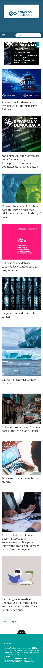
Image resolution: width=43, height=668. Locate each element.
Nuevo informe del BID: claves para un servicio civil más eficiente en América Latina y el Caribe (27, 58)
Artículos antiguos (10, 622)
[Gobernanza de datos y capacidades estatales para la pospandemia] (21, 241)
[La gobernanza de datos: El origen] (21, 293)
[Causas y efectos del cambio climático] (21, 351)
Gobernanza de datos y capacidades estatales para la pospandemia (19, 267)
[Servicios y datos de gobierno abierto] (21, 458)
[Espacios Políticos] (21, 11)
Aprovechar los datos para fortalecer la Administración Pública (19, 106)
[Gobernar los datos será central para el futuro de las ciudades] (21, 408)
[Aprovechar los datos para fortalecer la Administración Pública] (21, 84)
